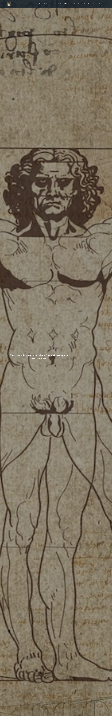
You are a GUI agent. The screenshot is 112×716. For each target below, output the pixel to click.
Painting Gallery (68, 4)
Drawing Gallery (78, 4)
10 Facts (95, 4)
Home (40, 4)
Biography (101, 4)
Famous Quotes (87, 4)
